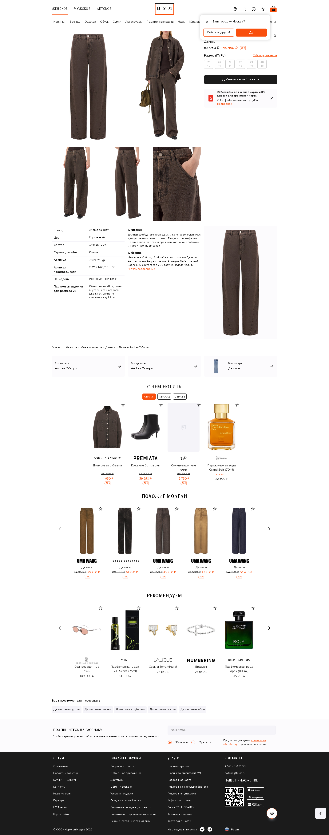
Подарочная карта (179, 780)
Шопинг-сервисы (178, 766)
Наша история (62, 794)
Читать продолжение (141, 269)
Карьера (58, 800)
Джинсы (110, 347)
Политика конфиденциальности (130, 807)
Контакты (59, 787)
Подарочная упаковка (182, 794)
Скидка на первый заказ (125, 800)
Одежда (90, 21)
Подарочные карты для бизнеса (188, 787)
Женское (71, 347)
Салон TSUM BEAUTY (181, 807)
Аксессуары (133, 21)
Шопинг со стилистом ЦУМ (184, 773)
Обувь (104, 21)
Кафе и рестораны (179, 800)
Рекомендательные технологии (130, 821)
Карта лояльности (179, 821)
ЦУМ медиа (60, 807)
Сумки (117, 21)
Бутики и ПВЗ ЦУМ (64, 780)
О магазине (60, 766)
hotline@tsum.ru (235, 773)
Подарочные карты (160, 21)
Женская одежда (91, 347)
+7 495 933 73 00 (235, 766)
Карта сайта (61, 814)
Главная (57, 347)
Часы (181, 21)
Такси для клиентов (180, 814)
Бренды (75, 21)
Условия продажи (121, 794)
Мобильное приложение (125, 773)
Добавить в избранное (241, 79)
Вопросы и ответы (122, 766)
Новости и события (65, 773)
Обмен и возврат (121, 787)
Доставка (116, 780)
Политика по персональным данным (133, 814)
